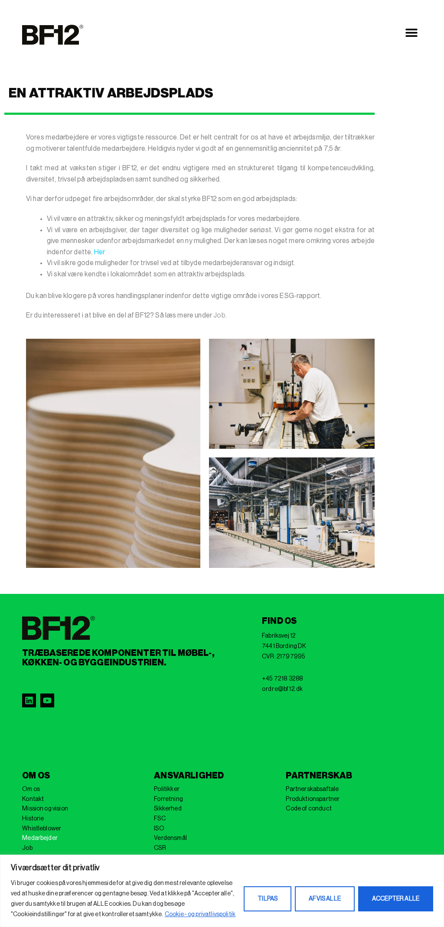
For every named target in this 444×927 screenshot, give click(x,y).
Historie (33, 819)
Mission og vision (45, 809)
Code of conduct (308, 809)
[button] (411, 32)
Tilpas (268, 899)
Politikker (167, 789)
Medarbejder (40, 838)
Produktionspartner (313, 799)
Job (219, 315)
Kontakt (33, 799)
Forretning (168, 799)
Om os (31, 789)
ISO (159, 829)
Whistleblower (41, 829)
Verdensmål (170, 838)
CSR (160, 848)
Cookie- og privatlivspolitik (200, 914)
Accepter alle (395, 899)
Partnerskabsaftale (312, 789)
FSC (159, 819)
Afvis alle (325, 899)
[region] (222, 891)
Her (99, 252)
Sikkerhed (167, 809)
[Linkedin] (29, 700)
